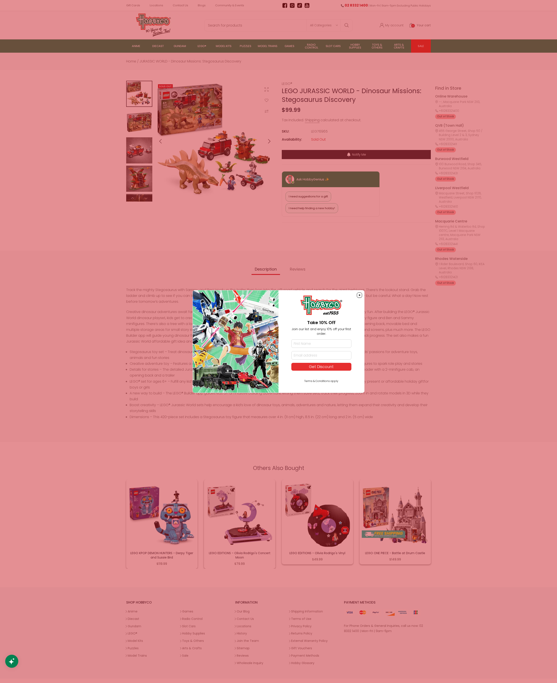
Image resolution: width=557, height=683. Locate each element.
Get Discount (321, 366)
